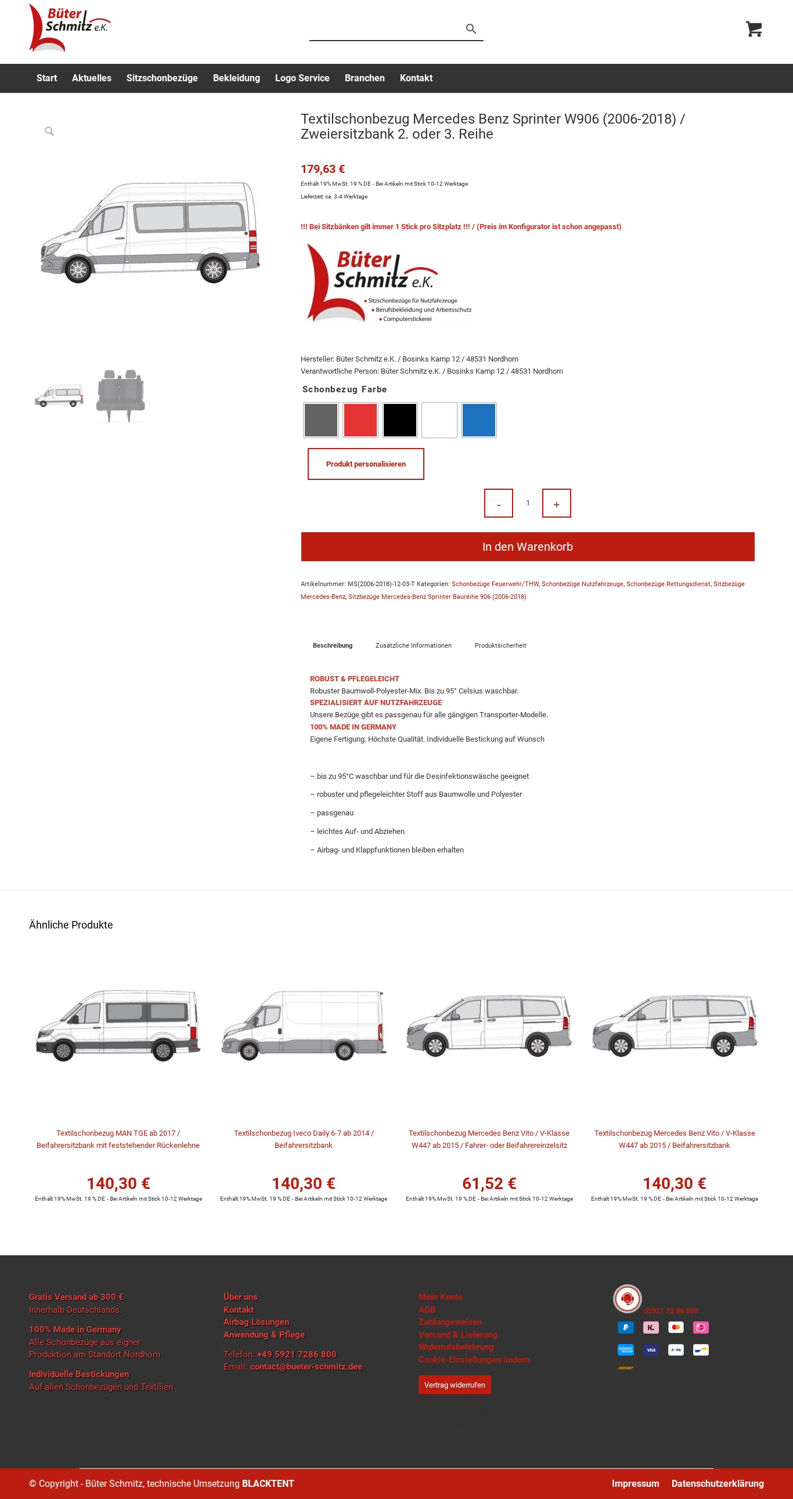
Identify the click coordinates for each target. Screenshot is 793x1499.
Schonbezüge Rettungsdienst (668, 584)
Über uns (241, 1297)
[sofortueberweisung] (625, 1369)
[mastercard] (676, 1327)
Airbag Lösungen (256, 1322)
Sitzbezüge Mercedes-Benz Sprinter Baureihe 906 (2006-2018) (437, 597)
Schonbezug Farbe (345, 389)
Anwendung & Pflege (264, 1335)
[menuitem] (46, 78)
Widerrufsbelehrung (456, 1347)
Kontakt (239, 1310)
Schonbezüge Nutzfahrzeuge (582, 584)
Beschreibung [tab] (332, 645)
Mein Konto (441, 1297)
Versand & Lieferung (458, 1335)
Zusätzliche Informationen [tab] (414, 645)
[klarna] (651, 1327)
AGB (427, 1310)
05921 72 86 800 (670, 1310)
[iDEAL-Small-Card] (701, 1327)
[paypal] (625, 1327)
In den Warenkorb (527, 547)
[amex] (625, 1350)
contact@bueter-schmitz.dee (306, 1366)
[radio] (321, 420)
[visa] (651, 1350)
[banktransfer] (676, 1350)
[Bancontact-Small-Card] (701, 1350)
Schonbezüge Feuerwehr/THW (495, 584)
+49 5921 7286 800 (297, 1354)
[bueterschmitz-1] (70, 27)
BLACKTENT (268, 1483)
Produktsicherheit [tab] (501, 645)
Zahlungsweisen (450, 1322)
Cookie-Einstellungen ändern (474, 1359)
